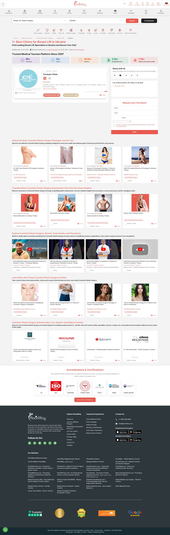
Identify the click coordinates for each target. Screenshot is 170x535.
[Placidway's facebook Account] (29, 443)
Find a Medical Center (93, 419)
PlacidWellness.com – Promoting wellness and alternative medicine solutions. (39, 475)
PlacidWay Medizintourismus (37, 458)
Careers (69, 439)
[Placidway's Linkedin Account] (55, 443)
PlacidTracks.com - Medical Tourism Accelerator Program (128, 462)
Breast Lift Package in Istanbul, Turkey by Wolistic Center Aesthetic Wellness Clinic (101, 169)
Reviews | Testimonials (94, 427)
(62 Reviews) (24, 357)
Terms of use (127, 124)
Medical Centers (26, 38)
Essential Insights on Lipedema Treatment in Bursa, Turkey (102, 262)
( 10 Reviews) (27, 90)
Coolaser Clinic (119, 86)
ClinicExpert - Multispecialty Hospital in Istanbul (103, 349)
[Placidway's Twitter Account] (34, 443)
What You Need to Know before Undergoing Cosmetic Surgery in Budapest (28, 303)
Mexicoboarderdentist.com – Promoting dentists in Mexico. (129, 474)
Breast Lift (60, 38)
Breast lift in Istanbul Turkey (59, 213)
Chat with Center (50, 95)
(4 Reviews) (61, 357)
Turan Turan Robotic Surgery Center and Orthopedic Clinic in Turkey (27, 350)
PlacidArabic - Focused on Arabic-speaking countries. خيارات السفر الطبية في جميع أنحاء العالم (98, 475)
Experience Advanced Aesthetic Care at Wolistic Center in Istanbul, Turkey (140, 262)
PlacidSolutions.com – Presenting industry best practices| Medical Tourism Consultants (97, 468)
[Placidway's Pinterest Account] (45, 443)
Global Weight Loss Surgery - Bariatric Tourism (128, 480)
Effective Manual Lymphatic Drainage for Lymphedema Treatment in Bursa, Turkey (64, 262)
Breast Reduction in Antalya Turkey (25, 216)
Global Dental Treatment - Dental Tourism (68, 487)
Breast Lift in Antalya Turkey (133, 213)
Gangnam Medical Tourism (95, 461)
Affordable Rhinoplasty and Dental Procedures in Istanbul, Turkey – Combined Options (29, 262)
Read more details (50, 89)
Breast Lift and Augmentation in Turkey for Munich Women (64, 303)
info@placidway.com (126, 423)
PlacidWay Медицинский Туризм (68, 459)
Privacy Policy (151, 124)
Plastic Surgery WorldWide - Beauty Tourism (69, 480)
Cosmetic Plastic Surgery (44, 38)
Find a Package (91, 422)
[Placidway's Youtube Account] (39, 443)
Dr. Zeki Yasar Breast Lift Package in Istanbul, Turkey (28, 169)
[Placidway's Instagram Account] (50, 443)
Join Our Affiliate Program (72, 423)
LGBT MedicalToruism (123, 486)
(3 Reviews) (134, 357)
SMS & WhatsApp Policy (139, 124)
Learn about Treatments (94, 430)
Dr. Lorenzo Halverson (51, 49)
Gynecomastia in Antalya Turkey (98, 216)
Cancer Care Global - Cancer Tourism (40, 491)
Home (15, 38)
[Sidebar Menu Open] (3, 4)
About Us (70, 419)
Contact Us (70, 442)
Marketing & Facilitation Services (75, 427)
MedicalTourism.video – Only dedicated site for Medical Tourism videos (41, 480)
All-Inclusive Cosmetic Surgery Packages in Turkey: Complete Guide (101, 303)
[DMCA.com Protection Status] (81, 513)
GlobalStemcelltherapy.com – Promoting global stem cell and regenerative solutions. (96, 481)
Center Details (69, 95)
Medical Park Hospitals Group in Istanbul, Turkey (64, 350)
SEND (134, 132)
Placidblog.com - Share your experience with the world (125, 467)
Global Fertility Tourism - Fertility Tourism (39, 487)
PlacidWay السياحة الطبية (65, 461)
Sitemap (69, 445)
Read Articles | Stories (93, 433)
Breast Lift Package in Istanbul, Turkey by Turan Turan (66, 169)
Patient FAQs (71, 434)
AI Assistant (149, 21)
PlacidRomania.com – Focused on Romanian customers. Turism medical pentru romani (40, 468)
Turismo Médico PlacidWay (37, 461)
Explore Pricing (91, 425)
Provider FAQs (71, 437)
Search (132, 21)
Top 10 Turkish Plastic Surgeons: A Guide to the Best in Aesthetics (140, 303)
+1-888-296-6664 (125, 419)
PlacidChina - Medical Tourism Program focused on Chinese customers (70, 467)
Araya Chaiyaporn (79, 49)
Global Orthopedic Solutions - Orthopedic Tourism (67, 491)
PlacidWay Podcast (92, 459)
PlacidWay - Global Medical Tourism (128, 459)
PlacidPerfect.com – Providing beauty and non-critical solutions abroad (69, 474)
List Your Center (72, 431)
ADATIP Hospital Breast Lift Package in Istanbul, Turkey (140, 169)
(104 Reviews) (98, 357)
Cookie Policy (122, 126)
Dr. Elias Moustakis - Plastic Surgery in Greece (139, 349)
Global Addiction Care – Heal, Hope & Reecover (98, 487)
